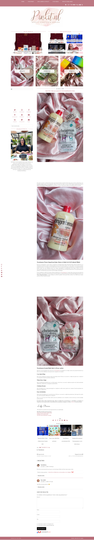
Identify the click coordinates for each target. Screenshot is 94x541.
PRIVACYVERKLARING (67, 1)
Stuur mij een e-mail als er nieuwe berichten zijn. (46, 525)
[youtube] (74, 4)
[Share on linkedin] (49, 447)
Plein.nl (72, 401)
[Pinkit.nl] (47, 14)
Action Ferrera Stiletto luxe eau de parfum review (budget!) (59, 472)
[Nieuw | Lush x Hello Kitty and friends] (54, 430)
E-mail (38, 514)
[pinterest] (71, 4)
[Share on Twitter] (43, 447)
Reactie (38, 497)
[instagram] (68, 4)
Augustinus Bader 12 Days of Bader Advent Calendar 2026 (43, 441)
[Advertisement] (60, 171)
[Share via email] (40, 447)
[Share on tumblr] (46, 447)
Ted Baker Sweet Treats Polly (42, 414)
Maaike (43, 480)
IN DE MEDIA (56, 1)
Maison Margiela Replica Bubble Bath (44, 412)
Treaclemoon (64, 272)
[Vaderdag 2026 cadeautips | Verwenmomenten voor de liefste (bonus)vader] (77, 430)
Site (37, 519)
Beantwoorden (41, 475)
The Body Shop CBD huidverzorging (44, 415)
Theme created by (77, 538)
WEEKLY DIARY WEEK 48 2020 (44, 455)
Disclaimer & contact (43, 1)
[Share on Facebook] (41, 447)
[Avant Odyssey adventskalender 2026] (65, 430)
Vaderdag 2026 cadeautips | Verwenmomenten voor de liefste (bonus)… (77, 441)
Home (22, 1)
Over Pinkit (31, 1)
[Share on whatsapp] (47, 447)
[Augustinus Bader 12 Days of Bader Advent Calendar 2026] (42, 430)
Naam (38, 509)
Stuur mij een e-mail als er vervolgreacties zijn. (45, 523)
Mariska (44, 465)
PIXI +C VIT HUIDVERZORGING (76, 455)
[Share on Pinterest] (44, 447)
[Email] (80, 4)
